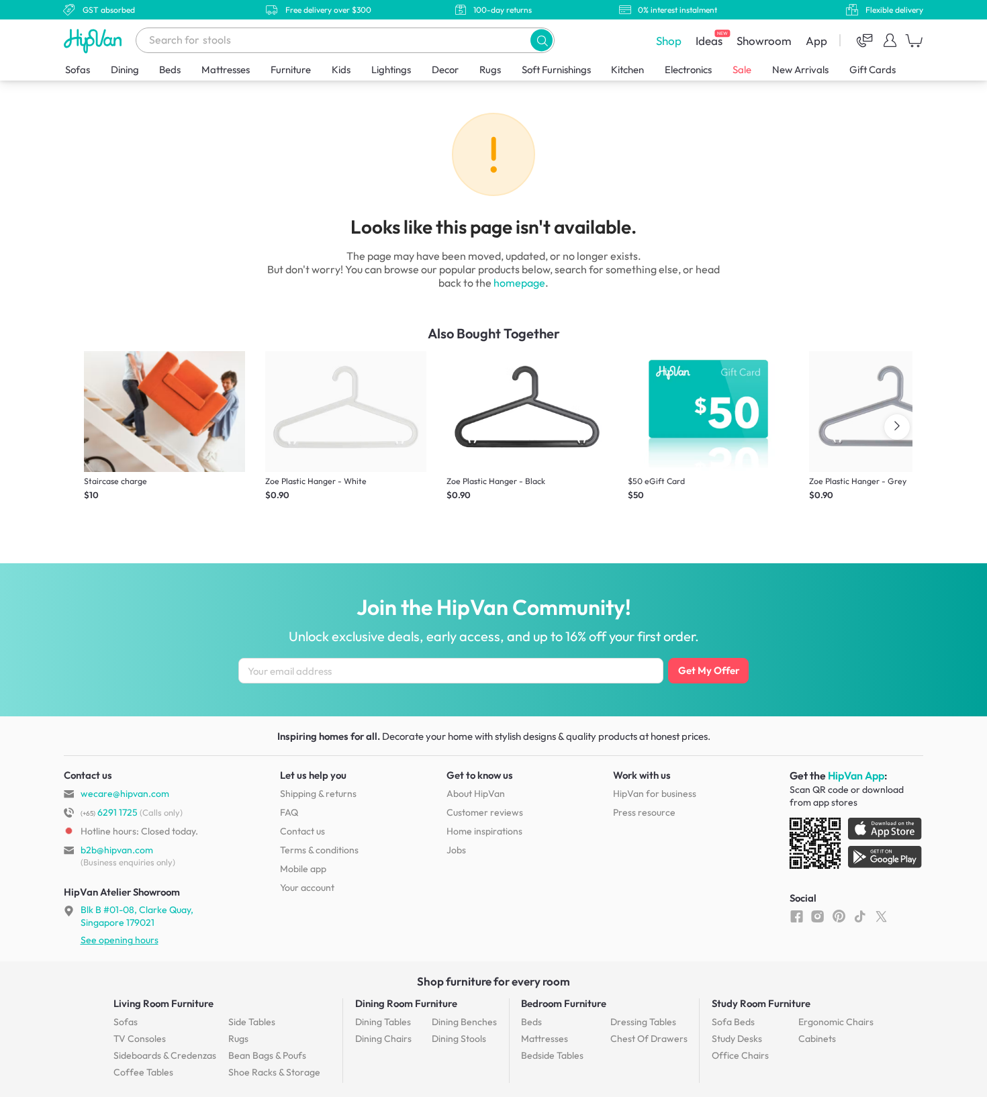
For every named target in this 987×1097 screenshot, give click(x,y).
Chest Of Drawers (649, 1039)
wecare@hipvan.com (125, 794)
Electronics (688, 69)
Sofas (77, 69)
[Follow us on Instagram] (817, 916)
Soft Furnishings (556, 69)
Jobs (456, 850)
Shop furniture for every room (493, 981)
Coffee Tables (143, 1072)
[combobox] (345, 40)
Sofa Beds (733, 1022)
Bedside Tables (552, 1055)
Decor (445, 69)
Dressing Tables (643, 1022)
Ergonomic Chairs (836, 1022)
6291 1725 (109, 812)
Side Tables (251, 1022)
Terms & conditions (319, 850)
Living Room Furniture (163, 1003)
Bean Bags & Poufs (267, 1055)
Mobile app (303, 869)
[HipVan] (94, 41)
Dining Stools (459, 1039)
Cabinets (817, 1039)
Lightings (391, 69)
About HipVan (475, 794)
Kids (341, 69)
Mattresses (225, 69)
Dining (125, 69)
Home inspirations (484, 831)
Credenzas (164, 1055)
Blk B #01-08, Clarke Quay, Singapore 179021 (137, 916)
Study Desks (737, 1039)
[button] (541, 40)
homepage (519, 282)
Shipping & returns (318, 794)
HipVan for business (654, 794)
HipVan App (856, 775)
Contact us (302, 831)
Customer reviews (484, 812)
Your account (307, 887)
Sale (742, 69)
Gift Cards (872, 69)
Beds (170, 69)
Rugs (490, 69)
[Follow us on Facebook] (797, 916)
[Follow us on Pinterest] (839, 916)
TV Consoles (139, 1039)
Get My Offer (708, 670)
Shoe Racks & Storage (274, 1072)
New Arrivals (800, 69)
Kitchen (627, 69)
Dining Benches (464, 1022)
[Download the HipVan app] (857, 846)
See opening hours (119, 940)
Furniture (291, 69)
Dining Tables (383, 1022)
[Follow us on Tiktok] (860, 916)
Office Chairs (740, 1055)
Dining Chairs (383, 1039)
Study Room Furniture (761, 1003)
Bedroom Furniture (563, 1003)
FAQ (289, 812)
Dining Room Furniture (406, 1003)
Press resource (644, 812)
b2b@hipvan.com (117, 850)
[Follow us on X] (881, 916)
